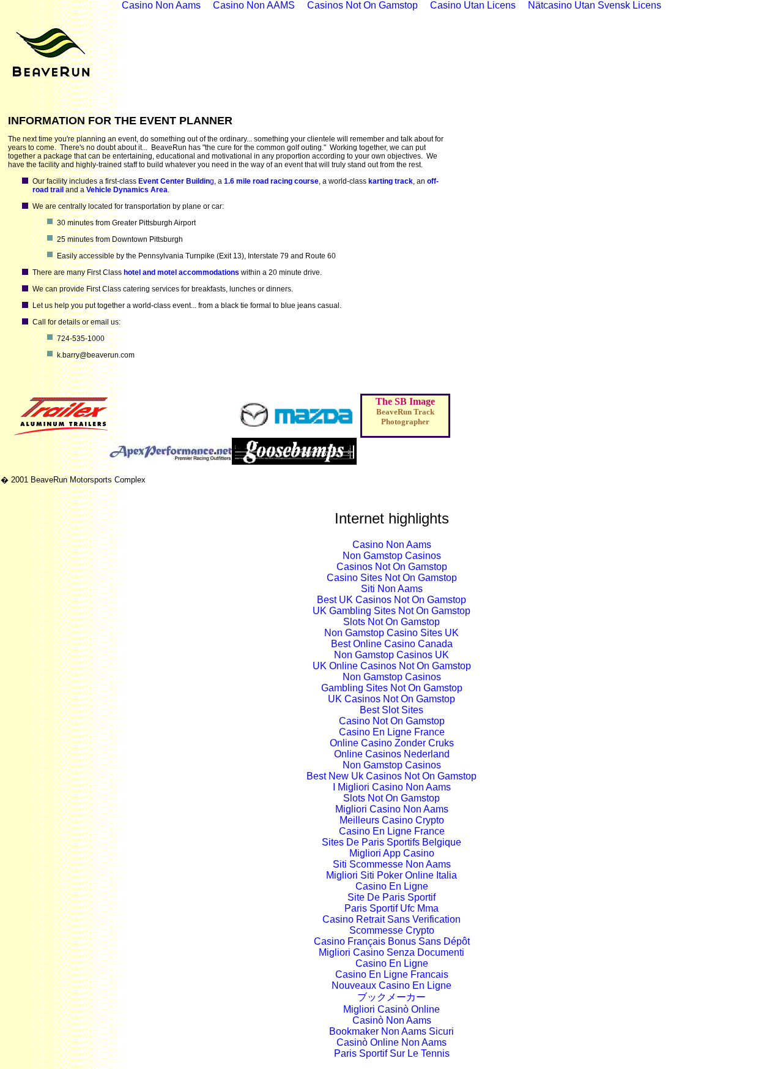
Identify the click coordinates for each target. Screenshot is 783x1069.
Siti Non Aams (392, 588)
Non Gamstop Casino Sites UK (391, 633)
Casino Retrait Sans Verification (391, 919)
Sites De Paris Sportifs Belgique (391, 842)
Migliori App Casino (391, 853)
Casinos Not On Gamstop (391, 566)
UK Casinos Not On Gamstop (391, 699)
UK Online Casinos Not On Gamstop (392, 666)
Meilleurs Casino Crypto (392, 820)
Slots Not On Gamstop (391, 622)
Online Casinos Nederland (392, 754)
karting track (390, 181)
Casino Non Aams (391, 544)
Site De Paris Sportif (391, 897)
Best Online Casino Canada (392, 644)
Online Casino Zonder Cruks (392, 743)
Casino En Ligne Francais (391, 974)
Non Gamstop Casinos (392, 555)
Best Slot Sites (391, 710)
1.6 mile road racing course (271, 181)
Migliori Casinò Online (391, 1009)
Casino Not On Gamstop (392, 721)
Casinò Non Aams (391, 1020)
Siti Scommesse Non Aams (392, 864)
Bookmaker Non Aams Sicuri (391, 1031)
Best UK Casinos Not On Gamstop (391, 600)
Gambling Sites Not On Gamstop (391, 688)
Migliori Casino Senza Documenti (391, 952)
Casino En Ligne (391, 886)
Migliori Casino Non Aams (391, 809)
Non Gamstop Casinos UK (391, 655)
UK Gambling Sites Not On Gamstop (391, 611)
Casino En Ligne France (392, 732)
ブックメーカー (391, 997)
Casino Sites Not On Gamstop (392, 577)
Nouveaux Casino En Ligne (391, 985)
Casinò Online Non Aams (391, 1042)
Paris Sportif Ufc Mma (391, 908)
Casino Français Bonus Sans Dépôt (392, 941)
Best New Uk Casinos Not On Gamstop (391, 776)
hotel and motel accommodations (181, 272)
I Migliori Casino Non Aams (392, 787)
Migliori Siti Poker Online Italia (391, 875)
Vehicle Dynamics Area (127, 190)
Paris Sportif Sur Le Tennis (392, 1053)
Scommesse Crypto (391, 930)
